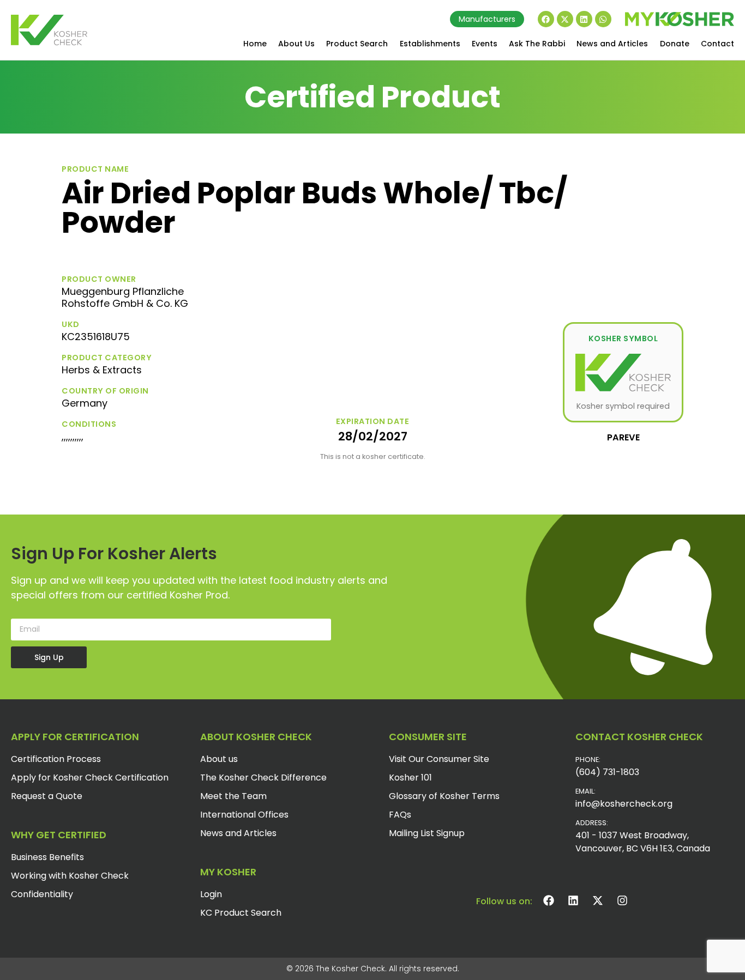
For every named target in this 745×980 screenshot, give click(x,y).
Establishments (430, 43)
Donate (674, 43)
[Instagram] (622, 900)
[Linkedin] (584, 19)
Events (484, 43)
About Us (296, 43)
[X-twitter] (565, 19)
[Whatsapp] (603, 19)
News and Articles (612, 43)
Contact (717, 43)
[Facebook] (546, 19)
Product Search (357, 43)
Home (255, 43)
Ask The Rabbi (537, 43)
